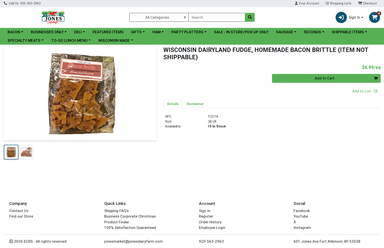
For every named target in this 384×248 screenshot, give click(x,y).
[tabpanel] (272, 123)
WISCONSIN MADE (114, 40)
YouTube (301, 216)
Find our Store (21, 216)
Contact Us (18, 210)
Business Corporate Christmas (130, 216)
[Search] (250, 17)
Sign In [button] (354, 17)
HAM (156, 32)
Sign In (204, 210)
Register (206, 216)
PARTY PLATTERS (187, 32)
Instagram (302, 227)
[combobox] (216, 17)
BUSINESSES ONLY (47, 32)
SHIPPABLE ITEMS (348, 32)
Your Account (308, 3)
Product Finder (116, 222)
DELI (78, 32)
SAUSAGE (284, 32)
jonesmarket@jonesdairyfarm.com (133, 241)
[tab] (173, 103)
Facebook (302, 210)
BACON (14, 32)
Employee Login (212, 227)
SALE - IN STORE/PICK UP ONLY (241, 32)
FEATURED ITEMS (108, 32)
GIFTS (136, 32)
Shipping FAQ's (116, 210)
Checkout (369, 3)
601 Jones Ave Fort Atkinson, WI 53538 (327, 241)
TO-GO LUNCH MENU (69, 40)
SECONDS (312, 32)
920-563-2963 (211, 241)
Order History (210, 222)
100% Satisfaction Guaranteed (130, 227)
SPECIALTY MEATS (24, 40)
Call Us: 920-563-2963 (24, 3)
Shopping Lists (340, 3)
